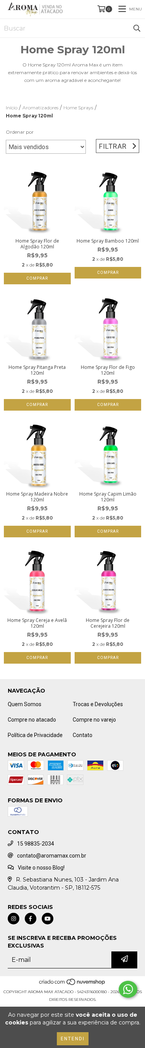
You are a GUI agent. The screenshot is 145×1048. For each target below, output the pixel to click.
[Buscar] (137, 28)
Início (11, 107)
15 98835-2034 (35, 844)
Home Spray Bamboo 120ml (108, 241)
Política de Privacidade (35, 735)
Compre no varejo (94, 720)
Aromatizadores (40, 107)
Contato (82, 735)
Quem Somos (24, 704)
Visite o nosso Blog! (41, 868)
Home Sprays (78, 107)
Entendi (73, 1038)
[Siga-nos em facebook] (30, 918)
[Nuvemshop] (72, 984)
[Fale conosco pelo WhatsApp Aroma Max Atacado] (128, 989)
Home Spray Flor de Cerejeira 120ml (108, 623)
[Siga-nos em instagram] (13, 918)
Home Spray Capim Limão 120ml (107, 497)
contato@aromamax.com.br (51, 856)
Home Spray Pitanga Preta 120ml (37, 370)
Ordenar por (20, 132)
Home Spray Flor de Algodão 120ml (37, 244)
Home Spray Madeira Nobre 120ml (37, 497)
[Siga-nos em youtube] (47, 918)
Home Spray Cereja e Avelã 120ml (37, 623)
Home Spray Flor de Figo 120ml (108, 370)
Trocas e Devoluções (98, 704)
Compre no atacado (32, 720)
